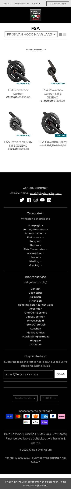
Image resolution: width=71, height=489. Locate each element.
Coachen (35, 328)
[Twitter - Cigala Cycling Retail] (22, 200)
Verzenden (35, 308)
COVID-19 (35, 344)
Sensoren (35, 241)
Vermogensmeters (34, 229)
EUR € (34, 3)
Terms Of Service (35, 324)
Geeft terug (36, 292)
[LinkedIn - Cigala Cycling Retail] (49, 200)
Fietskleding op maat (35, 336)
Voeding (34, 265)
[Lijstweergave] (64, 34)
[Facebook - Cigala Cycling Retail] (29, 200)
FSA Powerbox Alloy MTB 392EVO (18, 143)
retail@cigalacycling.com (46, 193)
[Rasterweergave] (60, 34)
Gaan (60, 374)
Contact (35, 288)
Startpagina (35, 225)
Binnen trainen (34, 233)
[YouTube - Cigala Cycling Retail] (42, 200)
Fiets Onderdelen (34, 249)
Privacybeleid (35, 320)
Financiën (35, 300)
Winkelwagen (58, 3)
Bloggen (35, 340)
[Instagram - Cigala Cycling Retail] (35, 200)
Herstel (34, 257)
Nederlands (20, 3)
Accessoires (34, 253)
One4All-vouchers (35, 312)
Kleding (34, 261)
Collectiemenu (34, 49)
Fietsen (34, 245)
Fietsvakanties (35, 332)
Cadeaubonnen (35, 316)
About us (35, 296)
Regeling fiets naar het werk (35, 304)
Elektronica (34, 237)
